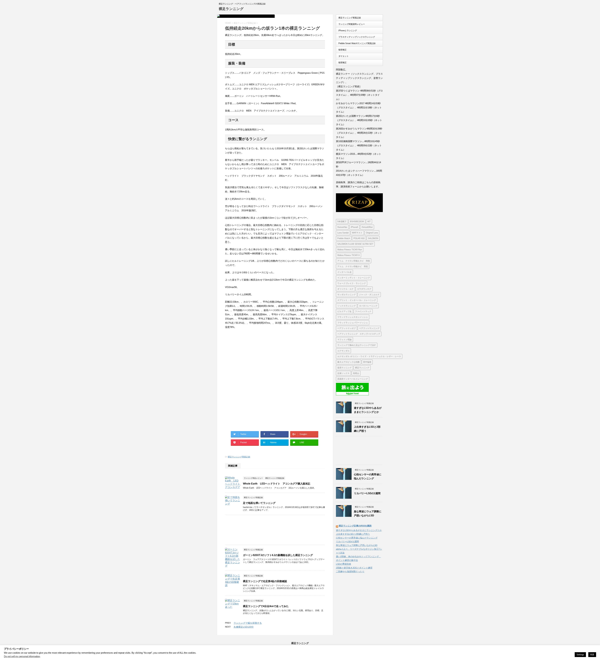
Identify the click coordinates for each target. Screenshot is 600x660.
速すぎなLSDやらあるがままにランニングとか (359, 530)
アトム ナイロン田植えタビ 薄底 (353, 261)
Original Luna (372, 233)
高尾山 (356, 373)
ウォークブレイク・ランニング (351, 283)
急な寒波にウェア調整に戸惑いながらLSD (356, 545)
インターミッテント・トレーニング (353, 278)
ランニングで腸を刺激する (248, 623)
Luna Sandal (343, 233)
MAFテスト (357, 233)
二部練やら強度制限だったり (350, 571)
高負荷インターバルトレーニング (352, 379)
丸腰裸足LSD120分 (244, 626)
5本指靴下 (342, 221)
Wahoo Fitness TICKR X (348, 255)
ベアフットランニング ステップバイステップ (358, 334)
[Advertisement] (251, 357)
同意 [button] (592, 654)
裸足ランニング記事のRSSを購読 (355, 525)
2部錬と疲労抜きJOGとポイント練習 (354, 567)
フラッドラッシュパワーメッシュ (352, 322)
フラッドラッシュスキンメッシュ (352, 317)
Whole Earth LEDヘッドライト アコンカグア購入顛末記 (276, 483)
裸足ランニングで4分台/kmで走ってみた (266, 606)
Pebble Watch (343, 238)
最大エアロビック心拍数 (348, 362)
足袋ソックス (343, 373)
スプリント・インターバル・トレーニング (356, 300)
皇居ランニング (344, 367)
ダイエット (343, 56)
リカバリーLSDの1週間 (367, 493)
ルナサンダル (343, 351)
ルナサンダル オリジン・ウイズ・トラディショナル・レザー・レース (369, 356)
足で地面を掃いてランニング (259, 503)
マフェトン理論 (344, 339)
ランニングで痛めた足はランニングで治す (356, 345)
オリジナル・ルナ (345, 289)
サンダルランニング (346, 294)
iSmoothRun (367, 227)
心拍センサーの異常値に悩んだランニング (357, 537)
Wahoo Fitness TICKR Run (349, 249)
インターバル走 (344, 272)
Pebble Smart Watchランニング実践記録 (356, 43)
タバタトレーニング (368, 306)
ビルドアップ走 (344, 311)
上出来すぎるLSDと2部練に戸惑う (353, 534)
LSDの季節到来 (343, 564)
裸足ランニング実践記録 (239, 457)
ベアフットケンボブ (346, 328)
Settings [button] (580, 654)
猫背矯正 (342, 50)
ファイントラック (363, 311)
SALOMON (373, 238)
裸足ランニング (231, 9)
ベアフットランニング (369, 328)
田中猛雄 (367, 362)
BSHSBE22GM (357, 221)
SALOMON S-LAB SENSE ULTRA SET (355, 244)
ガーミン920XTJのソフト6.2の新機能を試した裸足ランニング (278, 555)
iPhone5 (354, 227)
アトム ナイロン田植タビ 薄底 (352, 266)
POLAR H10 (359, 238)
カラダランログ (364, 289)
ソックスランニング (346, 306)
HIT (369, 221)
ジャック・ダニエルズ (369, 294)
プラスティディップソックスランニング (356, 37)
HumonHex (342, 227)
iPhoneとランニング (347, 30)
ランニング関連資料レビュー (351, 24)
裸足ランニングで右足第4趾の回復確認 (265, 581)
